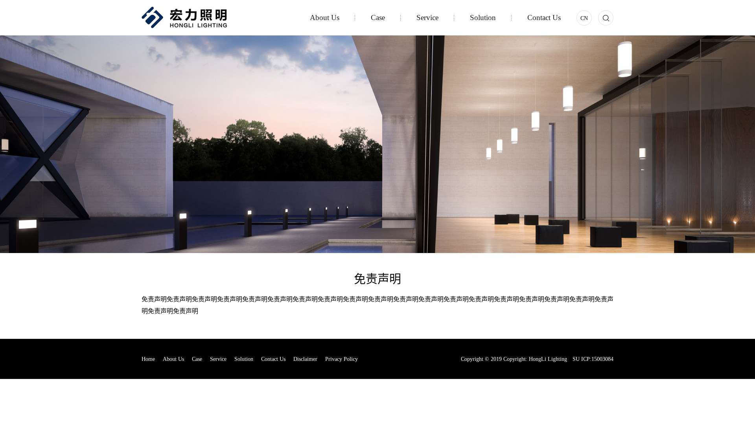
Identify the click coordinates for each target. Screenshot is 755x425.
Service (427, 17)
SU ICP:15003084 (593, 359)
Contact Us (544, 17)
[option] (377, 144)
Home (148, 359)
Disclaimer (305, 359)
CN (584, 18)
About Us (324, 17)
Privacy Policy (341, 359)
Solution (483, 17)
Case (378, 17)
